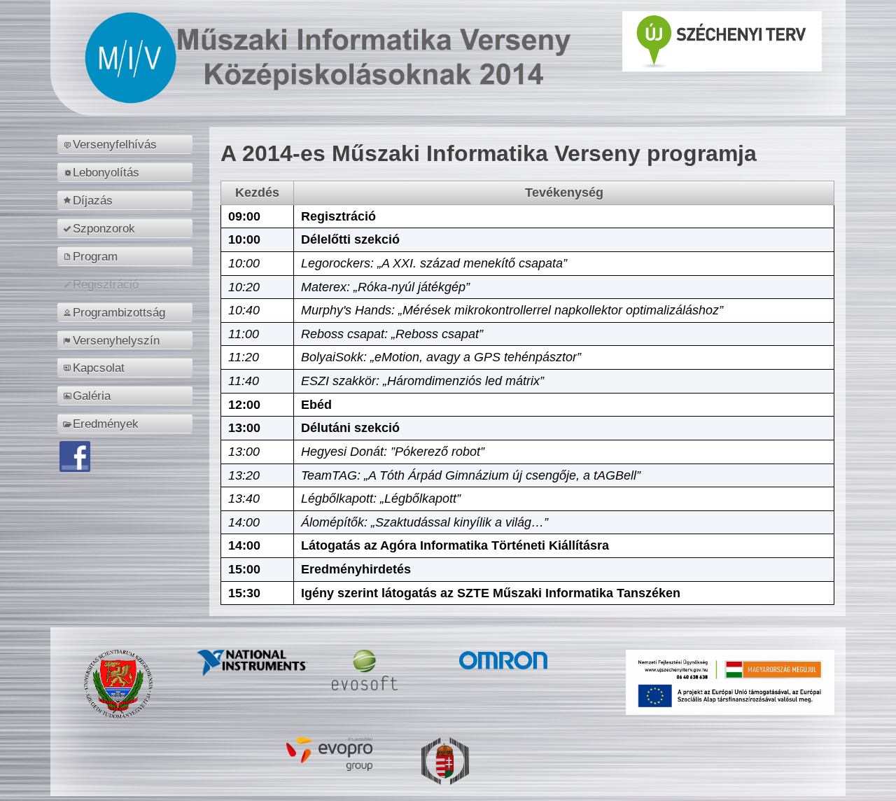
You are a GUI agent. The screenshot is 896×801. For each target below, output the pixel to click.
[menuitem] (127, 144)
